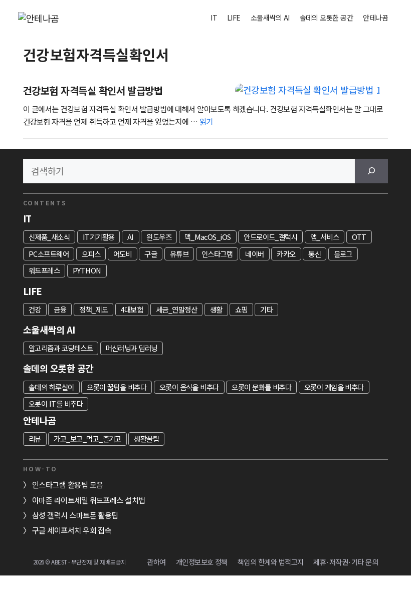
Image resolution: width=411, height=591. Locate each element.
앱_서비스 (324, 236)
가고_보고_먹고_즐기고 (87, 438)
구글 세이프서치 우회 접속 (71, 529)
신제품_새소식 (49, 236)
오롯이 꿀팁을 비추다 (116, 387)
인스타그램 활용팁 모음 (67, 484)
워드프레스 (44, 270)
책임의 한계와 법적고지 (271, 561)
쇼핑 (241, 309)
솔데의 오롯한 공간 (326, 18)
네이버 (254, 253)
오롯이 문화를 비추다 (261, 387)
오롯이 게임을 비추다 (334, 387)
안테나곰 (375, 18)
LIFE (234, 18)
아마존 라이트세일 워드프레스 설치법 (88, 499)
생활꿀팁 (146, 438)
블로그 (343, 253)
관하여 (156, 561)
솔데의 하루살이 (51, 387)
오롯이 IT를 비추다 (56, 403)
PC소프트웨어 (49, 253)
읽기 (206, 121)
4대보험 (132, 309)
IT (214, 18)
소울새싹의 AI (270, 18)
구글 (150, 253)
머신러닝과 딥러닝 (131, 348)
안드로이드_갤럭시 (270, 236)
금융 (60, 309)
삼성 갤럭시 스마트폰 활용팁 (75, 514)
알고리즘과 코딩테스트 (61, 348)
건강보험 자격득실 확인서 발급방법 (92, 90)
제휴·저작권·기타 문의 (345, 561)
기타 (266, 309)
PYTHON (87, 270)
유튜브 (179, 253)
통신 (314, 253)
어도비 (122, 253)
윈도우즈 (158, 236)
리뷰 (35, 438)
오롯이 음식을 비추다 (189, 387)
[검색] (371, 171)
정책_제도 (93, 309)
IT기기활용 (99, 236)
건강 (35, 309)
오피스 (91, 253)
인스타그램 (217, 253)
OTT (359, 236)
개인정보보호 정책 (202, 561)
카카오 (286, 253)
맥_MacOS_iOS (207, 236)
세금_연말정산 (176, 309)
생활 (216, 309)
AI (130, 236)
